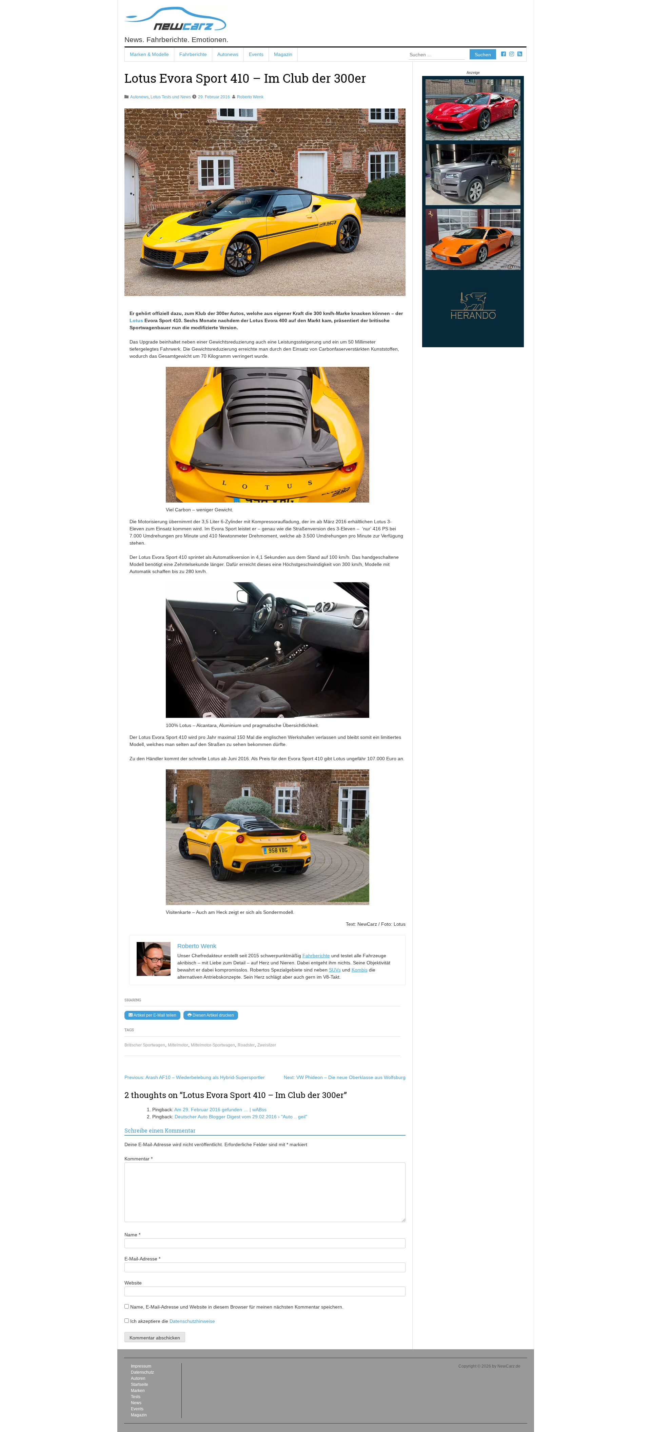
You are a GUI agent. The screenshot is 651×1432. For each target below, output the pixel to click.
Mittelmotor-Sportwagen (213, 1045)
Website (133, 1283)
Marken (138, 1390)
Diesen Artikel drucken (213, 1015)
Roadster (246, 1045)
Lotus (136, 320)
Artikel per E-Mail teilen (154, 1015)
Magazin (283, 54)
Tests (135, 1396)
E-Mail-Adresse (142, 1258)
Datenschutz (142, 1372)
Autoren (138, 1378)
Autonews (227, 54)
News (136, 1402)
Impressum (141, 1366)
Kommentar (138, 1158)
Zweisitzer (266, 1045)
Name (132, 1234)
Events (256, 54)
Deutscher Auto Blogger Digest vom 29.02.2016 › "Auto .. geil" (241, 1116)
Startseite (139, 1384)
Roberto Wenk (250, 97)
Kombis (360, 970)
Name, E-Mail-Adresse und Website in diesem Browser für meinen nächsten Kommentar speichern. (236, 1307)
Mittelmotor (178, 1045)
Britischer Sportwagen (144, 1045)
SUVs (335, 970)
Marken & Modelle (149, 54)
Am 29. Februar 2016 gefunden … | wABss (220, 1109)
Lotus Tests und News (171, 97)
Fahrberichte (193, 54)
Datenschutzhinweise (192, 1321)
